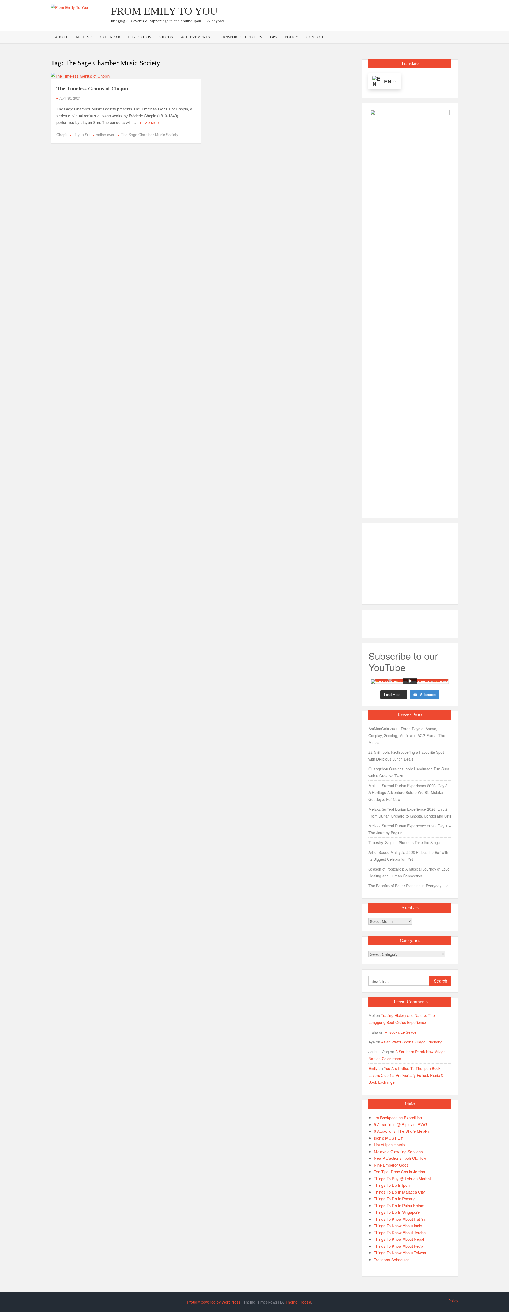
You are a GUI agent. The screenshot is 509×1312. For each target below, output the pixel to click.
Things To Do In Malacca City (399, 1192)
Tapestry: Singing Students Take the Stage (404, 842)
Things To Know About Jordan (400, 1232)
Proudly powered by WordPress (213, 1302)
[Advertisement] (361, 14)
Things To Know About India (398, 1225)
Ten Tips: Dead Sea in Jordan (399, 1171)
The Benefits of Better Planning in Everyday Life (408, 885)
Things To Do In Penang (394, 1198)
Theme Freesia (298, 1302)
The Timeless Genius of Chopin (92, 88)
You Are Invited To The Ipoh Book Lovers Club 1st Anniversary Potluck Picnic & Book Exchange (405, 1075)
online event (106, 134)
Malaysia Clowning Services (398, 1151)
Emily (373, 1068)
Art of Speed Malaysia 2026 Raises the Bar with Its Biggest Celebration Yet (408, 856)
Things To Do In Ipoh (392, 1185)
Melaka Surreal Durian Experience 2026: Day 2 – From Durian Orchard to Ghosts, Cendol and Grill (409, 812)
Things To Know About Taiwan (400, 1252)
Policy (292, 37)
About (61, 37)
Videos (166, 37)
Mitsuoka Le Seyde (400, 1032)
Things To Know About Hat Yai (400, 1219)
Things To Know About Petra (398, 1246)
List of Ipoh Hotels (389, 1144)
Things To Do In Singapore (397, 1212)
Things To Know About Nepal (399, 1239)
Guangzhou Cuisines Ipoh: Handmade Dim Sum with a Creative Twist (408, 772)
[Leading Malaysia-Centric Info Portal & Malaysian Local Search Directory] (409, 308)
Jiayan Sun (82, 134)
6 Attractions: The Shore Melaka (401, 1131)
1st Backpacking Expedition (398, 1117)
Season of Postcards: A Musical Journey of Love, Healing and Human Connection (409, 872)
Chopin (62, 134)
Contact (315, 37)
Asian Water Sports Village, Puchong (411, 1042)
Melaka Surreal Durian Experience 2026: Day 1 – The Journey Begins (409, 829)
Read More (151, 122)
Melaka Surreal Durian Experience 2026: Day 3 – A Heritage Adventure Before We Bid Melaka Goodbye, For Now (409, 792)
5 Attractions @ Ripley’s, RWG (400, 1124)
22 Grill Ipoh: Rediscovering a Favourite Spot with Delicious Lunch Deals (406, 755)
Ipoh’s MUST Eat (388, 1138)
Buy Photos (139, 37)
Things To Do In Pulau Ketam (399, 1205)
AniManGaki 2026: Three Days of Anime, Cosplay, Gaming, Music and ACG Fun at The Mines (406, 735)
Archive (84, 37)
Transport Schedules (240, 37)
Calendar (110, 37)
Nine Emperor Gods (391, 1165)
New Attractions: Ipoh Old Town (401, 1158)
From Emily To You (164, 11)
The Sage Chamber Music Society (149, 134)
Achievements (195, 37)
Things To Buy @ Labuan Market (402, 1178)
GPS (273, 37)
